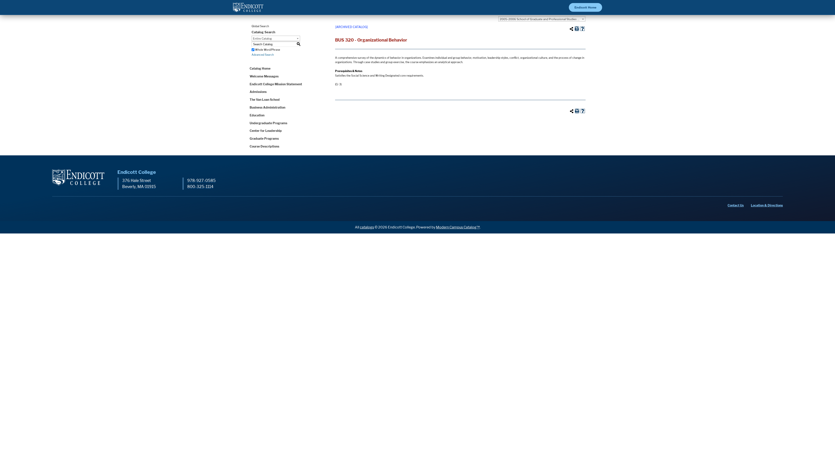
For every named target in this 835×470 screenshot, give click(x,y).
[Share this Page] (571, 29)
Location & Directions (767, 205)
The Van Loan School (265, 99)
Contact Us (736, 205)
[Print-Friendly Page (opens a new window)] (577, 29)
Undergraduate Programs (268, 123)
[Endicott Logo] (248, 9)
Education (257, 115)
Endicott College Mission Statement (276, 84)
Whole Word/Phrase (267, 49)
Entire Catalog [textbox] (262, 38)
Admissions (258, 92)
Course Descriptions (264, 146)
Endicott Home (585, 7)
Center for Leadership (266, 131)
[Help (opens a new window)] (582, 29)
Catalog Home (260, 68)
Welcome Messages (264, 76)
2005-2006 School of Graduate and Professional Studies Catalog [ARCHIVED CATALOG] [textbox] (542, 19)
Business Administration (267, 107)
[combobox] (541, 19)
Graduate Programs (264, 138)
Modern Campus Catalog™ (458, 227)
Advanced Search (263, 54)
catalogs (367, 227)
